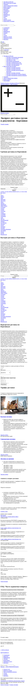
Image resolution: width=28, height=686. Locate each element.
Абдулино (3, 200)
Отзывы (5, 16)
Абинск (2, 203)
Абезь (2, 202)
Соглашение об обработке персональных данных (13, 680)
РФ (5, 515)
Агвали (2, 208)
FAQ (4, 17)
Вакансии (5, 12)
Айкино (3, 221)
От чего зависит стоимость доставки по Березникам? (12, 624)
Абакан (2, 196)
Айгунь (2, 219)
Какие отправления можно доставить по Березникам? (13, 607)
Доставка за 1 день (10, 59)
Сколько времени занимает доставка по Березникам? (12, 598)
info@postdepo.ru (5, 45)
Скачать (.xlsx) (4, 511)
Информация (6, 14)
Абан (2, 198)
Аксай (2, 225)
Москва (2, 515)
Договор (5, 13)
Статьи (5, 18)
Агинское (3, 211)
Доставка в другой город (12, 58)
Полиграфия (6, 8)
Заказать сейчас (4, 435)
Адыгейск (3, 215)
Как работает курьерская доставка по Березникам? (12, 589)
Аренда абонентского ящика (10, 5)
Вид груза (3, 370)
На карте (6, 49)
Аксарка (3, 228)
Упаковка (5, 4)
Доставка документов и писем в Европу (16, 74)
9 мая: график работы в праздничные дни (11, 528)
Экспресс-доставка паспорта (13, 67)
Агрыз (2, 212)
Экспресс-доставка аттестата (13, 69)
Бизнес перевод (7, 7)
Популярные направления (12, 61)
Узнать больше (4, 581)
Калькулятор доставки (8, 21)
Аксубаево (3, 230)
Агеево (2, 209)
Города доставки (5, 684)
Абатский (3, 199)
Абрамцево (3, 204)
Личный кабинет (5, 84)
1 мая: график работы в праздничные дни (11, 539)
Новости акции (7, 20)
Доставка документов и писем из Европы (16, 75)
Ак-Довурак (3, 222)
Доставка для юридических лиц (14, 63)
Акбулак (3, 224)
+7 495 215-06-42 (5, 44)
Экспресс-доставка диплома (13, 72)
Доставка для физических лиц (13, 62)
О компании (6, 10)
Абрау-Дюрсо (4, 206)
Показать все (4, 234)
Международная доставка (9, 3)
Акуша (2, 233)
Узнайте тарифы (5, 124)
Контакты (5, 9)
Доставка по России (8, 1)
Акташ (2, 232)
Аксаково (3, 226)
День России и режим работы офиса (9, 516)
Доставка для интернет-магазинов (14, 57)
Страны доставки (13, 684)
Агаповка (3, 207)
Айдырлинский (4, 220)
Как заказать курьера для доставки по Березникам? (12, 615)
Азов (2, 217)
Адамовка (3, 213)
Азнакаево (3, 216)
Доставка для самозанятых (12, 65)
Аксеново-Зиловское (6, 229)
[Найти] (14, 25)
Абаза (2, 195)
